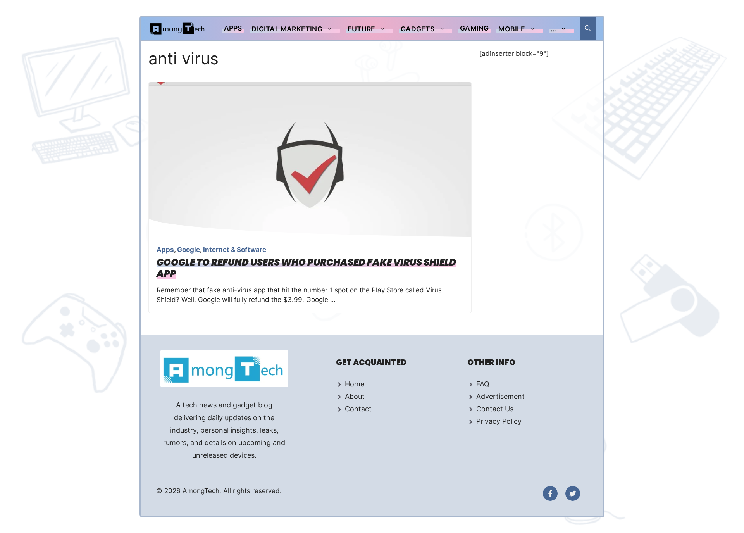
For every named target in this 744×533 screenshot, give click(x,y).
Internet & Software (234, 250)
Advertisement (500, 396)
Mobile (511, 29)
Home (354, 384)
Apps (233, 28)
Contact (358, 409)
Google (188, 250)
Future (361, 29)
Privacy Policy (499, 421)
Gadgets (417, 29)
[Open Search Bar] (588, 28)
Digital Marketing (286, 29)
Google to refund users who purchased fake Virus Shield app (306, 268)
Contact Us (494, 409)
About (355, 396)
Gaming (474, 28)
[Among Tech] (177, 28)
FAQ (482, 384)
